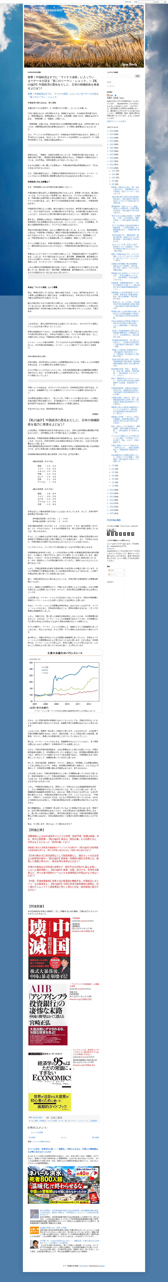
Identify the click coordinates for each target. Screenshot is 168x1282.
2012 (112, 497)
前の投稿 (95, 1137)
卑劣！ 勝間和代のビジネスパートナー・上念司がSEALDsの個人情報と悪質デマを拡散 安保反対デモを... (125, 382)
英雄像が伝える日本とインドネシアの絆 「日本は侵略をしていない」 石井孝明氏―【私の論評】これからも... (125, 276)
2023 (112, 141)
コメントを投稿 (37, 1132)
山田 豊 (112, 95)
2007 (112, 513)
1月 (113, 486)
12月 (114, 171)
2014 (112, 490)
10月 (114, 178)
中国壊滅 (76, 918)
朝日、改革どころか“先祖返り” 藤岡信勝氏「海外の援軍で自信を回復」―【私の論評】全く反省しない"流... (125, 429)
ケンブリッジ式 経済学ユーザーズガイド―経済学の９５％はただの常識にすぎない (86, 1052)
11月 (114, 174)
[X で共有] (56, 1117)
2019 (112, 154)
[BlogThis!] (54, 1117)
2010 (112, 503)
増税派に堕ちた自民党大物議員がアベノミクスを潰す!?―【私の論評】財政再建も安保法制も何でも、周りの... (125, 410)
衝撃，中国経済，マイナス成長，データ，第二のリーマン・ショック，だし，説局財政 (66, 1121)
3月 (113, 479)
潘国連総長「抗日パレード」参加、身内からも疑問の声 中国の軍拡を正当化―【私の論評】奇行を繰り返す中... (125, 209)
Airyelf (81, 1266)
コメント (113, 575)
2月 (113, 482)
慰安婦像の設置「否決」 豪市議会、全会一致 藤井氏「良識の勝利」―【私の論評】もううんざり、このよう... (125, 372)
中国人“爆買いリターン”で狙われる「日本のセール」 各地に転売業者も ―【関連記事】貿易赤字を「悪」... (125, 449)
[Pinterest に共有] (61, 1117)
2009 (112, 507)
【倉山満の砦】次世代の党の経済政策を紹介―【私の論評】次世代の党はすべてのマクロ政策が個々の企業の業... (125, 200)
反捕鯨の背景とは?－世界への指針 (53, 1228)
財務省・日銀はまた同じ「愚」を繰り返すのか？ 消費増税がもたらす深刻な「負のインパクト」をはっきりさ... (125, 190)
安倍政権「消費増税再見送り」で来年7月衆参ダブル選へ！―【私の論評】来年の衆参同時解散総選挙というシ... (125, 286)
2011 (112, 500)
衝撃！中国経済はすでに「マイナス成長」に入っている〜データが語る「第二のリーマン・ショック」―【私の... (125, 257)
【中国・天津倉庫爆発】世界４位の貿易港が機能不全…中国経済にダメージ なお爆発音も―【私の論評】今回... (125, 334)
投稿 (112, 570)
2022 (112, 144)
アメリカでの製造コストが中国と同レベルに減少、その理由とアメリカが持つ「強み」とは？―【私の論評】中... (125, 439)
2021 (112, 148)
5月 (113, 472)
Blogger (102, 1266)
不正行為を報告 (114, 520)
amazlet (83, 921)
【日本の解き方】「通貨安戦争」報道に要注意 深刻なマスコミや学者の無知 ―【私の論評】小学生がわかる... (125, 238)
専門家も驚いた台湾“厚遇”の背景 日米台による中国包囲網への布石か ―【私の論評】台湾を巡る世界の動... (125, 315)
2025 (112, 134)
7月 (113, 465)
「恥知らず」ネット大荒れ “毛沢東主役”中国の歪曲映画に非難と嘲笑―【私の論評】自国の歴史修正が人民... (125, 305)
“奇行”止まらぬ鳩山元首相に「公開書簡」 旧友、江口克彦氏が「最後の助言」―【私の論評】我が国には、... (125, 219)
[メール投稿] (47, 1117)
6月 (113, 469)
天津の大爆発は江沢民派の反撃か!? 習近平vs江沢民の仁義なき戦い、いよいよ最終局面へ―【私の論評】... (125, 324)
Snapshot (110, 549)
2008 (112, 510)
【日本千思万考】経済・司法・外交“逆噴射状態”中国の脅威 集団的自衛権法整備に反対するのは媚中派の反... (125, 362)
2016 (112, 164)
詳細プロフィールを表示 (116, 121)
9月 (113, 181)
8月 (113, 184)
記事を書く (128, 2)
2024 (112, 138)
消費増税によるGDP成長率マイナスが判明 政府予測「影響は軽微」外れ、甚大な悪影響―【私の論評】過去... (125, 295)
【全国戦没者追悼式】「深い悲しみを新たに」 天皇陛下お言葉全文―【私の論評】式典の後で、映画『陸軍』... (125, 343)
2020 (112, 151)
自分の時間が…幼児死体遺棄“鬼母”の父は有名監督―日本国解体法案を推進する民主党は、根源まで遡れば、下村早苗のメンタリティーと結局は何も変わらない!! (69, 1212)
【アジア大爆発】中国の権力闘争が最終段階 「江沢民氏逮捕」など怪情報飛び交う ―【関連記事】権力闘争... (125, 228)
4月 (113, 476)
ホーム (63, 1137)
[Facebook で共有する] (59, 1117)
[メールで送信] (52, 1117)
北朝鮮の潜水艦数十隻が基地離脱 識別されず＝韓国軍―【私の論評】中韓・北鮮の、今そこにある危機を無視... (125, 267)
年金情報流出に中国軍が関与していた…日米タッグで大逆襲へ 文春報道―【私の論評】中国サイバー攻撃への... (125, 458)
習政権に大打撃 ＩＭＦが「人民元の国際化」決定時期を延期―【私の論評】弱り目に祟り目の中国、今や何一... (125, 420)
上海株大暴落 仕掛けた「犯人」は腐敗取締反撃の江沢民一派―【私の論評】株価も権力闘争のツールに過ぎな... (125, 401)
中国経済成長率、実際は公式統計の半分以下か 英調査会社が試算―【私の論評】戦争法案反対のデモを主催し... (125, 391)
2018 (112, 158)
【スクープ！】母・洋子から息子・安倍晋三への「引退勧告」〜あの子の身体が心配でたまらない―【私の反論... (125, 248)
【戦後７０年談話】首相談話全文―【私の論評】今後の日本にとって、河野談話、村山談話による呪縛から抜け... (125, 353)
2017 (112, 161)
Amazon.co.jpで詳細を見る (83, 931)
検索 (135, 2)
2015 (112, 168)
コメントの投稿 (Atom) (41, 1141)
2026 (112, 131)
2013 (112, 493)
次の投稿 (31, 1137)
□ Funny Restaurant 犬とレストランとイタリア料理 (73, 10)
